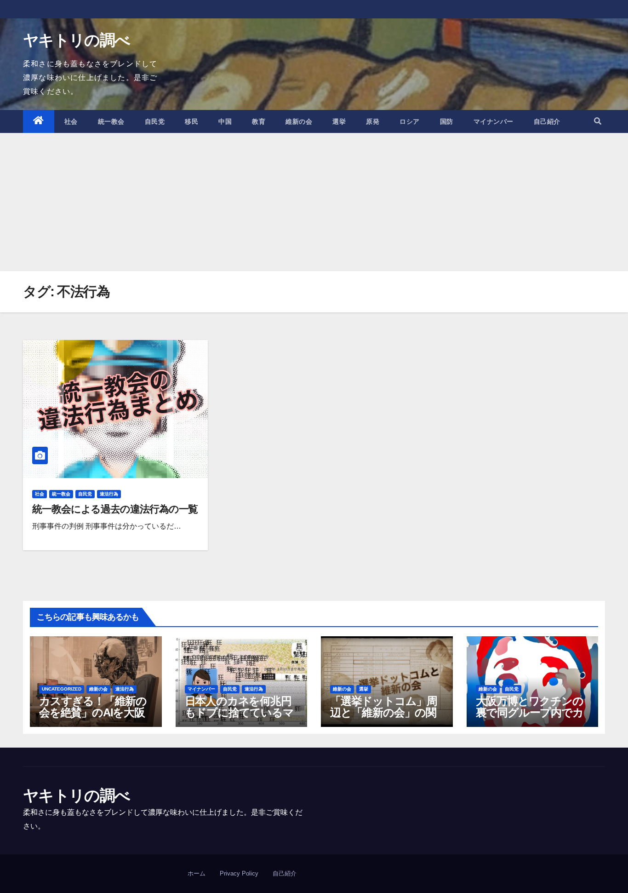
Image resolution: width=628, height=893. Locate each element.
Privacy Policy (239, 873)
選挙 (339, 121)
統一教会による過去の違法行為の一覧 (115, 509)
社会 (71, 121)
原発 (372, 121)
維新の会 (298, 121)
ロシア (410, 121)
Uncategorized (61, 688)
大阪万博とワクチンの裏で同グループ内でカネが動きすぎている (529, 712)
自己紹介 (547, 121)
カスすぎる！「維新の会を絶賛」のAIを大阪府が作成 (93, 712)
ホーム (197, 873)
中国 (225, 121)
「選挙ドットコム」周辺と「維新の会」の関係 (383, 712)
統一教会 (111, 121)
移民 (191, 121)
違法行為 (109, 493)
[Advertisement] (314, 202)
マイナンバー (494, 121)
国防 (446, 121)
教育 (258, 121)
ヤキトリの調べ (76, 40)
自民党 (155, 121)
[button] (597, 121)
